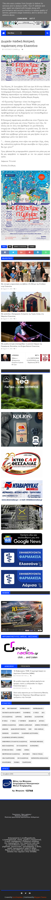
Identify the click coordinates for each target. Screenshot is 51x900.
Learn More (22, 19)
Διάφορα (5, 729)
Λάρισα (26, 750)
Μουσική (26, 754)
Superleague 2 (38, 708)
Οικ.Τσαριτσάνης (8, 758)
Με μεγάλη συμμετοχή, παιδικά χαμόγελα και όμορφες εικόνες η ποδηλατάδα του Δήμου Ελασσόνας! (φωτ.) (29, 683)
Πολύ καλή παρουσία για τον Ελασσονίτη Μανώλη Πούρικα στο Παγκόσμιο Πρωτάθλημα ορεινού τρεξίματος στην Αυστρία (31, 695)
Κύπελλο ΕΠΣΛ (7, 750)
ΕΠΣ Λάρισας (39, 729)
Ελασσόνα (15, 733)
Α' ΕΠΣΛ (36, 712)
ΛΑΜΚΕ (18, 750)
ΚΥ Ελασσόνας (22, 746)
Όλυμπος (26, 712)
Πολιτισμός (6, 762)
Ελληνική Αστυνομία (30, 733)
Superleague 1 (25, 708)
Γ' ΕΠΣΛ (13, 721)
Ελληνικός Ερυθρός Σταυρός (13, 737)
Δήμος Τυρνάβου (41, 725)
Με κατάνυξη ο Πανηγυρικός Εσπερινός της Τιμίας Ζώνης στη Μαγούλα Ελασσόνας (22, 315)
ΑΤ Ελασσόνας (7, 717)
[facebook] (22, 893)
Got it (32, 19)
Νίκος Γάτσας (37, 754)
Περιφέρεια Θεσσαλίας (39, 758)
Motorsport (12, 708)
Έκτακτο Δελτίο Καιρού (11, 712)
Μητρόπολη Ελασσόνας (11, 754)
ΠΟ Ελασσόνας (23, 758)
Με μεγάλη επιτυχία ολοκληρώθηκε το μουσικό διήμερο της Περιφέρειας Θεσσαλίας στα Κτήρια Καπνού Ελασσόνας (21, 345)
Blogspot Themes (40, 897)
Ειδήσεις (5, 733)
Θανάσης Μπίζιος (36, 741)
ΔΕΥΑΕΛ (41, 721)
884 (10, 246)
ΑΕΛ (43, 712)
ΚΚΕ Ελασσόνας (8, 746)
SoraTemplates (17, 897)
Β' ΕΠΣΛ (4, 721)
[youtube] (29, 893)
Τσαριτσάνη (26, 762)
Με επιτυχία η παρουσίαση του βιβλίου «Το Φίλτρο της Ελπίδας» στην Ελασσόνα (23, 285)
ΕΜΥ (30, 729)
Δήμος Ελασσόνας (20, 246)
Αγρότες (18, 717)
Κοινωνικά (34, 746)
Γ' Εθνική (22, 721)
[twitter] (25, 893)
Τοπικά (31, 246)
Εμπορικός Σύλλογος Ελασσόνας (14, 741)
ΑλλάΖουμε (39, 717)
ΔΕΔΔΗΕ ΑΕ (32, 721)
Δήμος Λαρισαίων (25, 725)
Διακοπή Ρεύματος (18, 729)
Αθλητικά (28, 717)
